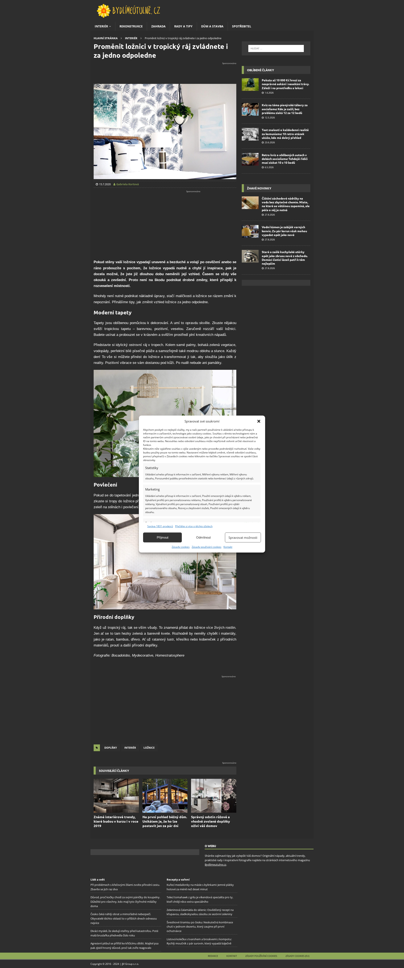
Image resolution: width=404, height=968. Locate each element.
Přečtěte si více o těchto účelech (194, 526)
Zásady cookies (181, 547)
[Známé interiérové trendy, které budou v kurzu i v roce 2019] (116, 796)
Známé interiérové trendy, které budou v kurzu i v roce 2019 (116, 821)
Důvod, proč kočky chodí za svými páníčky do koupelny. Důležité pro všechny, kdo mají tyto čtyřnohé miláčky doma (125, 901)
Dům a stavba (212, 26)
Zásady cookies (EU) (297, 955)
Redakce (213, 955)
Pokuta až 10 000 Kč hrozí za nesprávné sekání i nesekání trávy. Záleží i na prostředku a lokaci (285, 84)
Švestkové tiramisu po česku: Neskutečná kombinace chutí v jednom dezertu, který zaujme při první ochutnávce (200, 926)
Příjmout (162, 537)
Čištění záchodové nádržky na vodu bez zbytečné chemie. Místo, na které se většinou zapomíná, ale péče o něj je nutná (286, 204)
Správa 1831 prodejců (160, 526)
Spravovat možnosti (243, 537)
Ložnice (149, 747)
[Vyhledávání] (276, 48)
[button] (259, 421)
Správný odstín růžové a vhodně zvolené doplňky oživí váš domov (210, 821)
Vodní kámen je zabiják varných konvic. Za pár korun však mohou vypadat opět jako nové (284, 230)
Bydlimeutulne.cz (215, 864)
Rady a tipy (183, 26)
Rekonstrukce (131, 26)
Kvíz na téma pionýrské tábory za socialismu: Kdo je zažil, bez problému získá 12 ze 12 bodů (285, 108)
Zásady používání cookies (206, 547)
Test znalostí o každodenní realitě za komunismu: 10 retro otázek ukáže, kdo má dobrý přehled (285, 133)
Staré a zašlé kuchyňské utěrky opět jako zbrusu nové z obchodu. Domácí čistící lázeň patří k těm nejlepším (285, 257)
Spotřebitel (241, 26)
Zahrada (158, 26)
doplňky (110, 747)
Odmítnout (203, 537)
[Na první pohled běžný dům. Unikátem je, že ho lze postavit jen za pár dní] (165, 796)
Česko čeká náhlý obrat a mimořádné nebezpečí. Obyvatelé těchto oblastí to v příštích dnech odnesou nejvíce (123, 918)
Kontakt (227, 547)
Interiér (101, 26)
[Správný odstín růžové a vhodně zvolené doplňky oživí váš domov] (213, 796)
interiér (130, 747)
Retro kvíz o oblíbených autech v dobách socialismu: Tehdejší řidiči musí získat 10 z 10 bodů (285, 158)
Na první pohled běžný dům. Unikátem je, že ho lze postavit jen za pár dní (164, 821)
